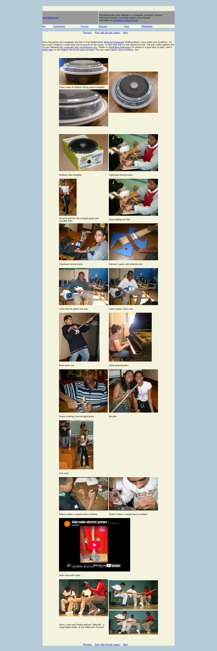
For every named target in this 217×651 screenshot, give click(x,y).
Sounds (85, 26)
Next (125, 32)
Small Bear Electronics (120, 47)
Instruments (59, 26)
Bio (44, 26)
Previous (87, 32)
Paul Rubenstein (51, 17)
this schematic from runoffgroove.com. (78, 47)
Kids (127, 26)
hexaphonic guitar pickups (125, 20)
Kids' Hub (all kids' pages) (107, 32)
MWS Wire (48, 49)
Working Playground (114, 42)
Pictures (103, 26)
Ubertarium (147, 26)
